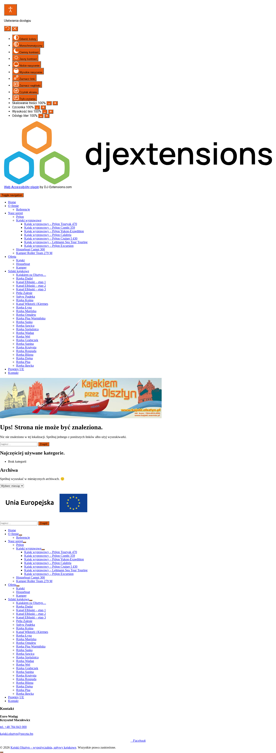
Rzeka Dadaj (24, 278)
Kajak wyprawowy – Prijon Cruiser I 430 (50, 238)
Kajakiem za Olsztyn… (31, 274)
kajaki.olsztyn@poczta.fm (16, 733)
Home (12, 202)
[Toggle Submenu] (20, 535)
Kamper (21, 267)
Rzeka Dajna (24, 358)
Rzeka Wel (23, 336)
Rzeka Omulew (26, 314)
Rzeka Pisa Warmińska (30, 318)
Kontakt (13, 372)
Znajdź (44, 444)
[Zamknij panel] (15, 28)
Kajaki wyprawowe (28, 220)
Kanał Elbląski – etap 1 (31, 282)
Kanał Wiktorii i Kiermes (32, 304)
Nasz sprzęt (15, 213)
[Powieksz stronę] (55, 103)
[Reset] (7, 28)
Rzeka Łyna (24, 307)
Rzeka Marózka (26, 311)
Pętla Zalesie (24, 293)
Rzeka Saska (24, 322)
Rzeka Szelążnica (27, 329)
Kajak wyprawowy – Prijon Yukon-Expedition (54, 231)
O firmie (13, 206)
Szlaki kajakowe (18, 271)
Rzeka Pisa (23, 362)
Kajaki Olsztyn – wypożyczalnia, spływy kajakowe (43, 747)
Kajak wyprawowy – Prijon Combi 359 (49, 227)
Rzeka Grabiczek (27, 340)
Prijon (20, 216)
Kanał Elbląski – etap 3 (31, 289)
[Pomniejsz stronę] (49, 103)
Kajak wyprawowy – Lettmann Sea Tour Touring (55, 242)
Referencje (23, 209)
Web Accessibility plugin (21, 187)
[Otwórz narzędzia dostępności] (10, 10)
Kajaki (20, 260)
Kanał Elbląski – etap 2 (31, 285)
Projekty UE (16, 369)
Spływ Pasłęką (25, 296)
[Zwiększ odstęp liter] (47, 116)
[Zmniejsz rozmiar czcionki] (37, 107)
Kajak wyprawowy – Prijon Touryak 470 (50, 224)
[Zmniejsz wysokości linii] (44, 112)
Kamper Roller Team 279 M (34, 253)
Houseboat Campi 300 (30, 249)
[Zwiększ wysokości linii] (50, 112)
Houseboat (23, 264)
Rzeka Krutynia (26, 347)
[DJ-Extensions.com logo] (138, 183)
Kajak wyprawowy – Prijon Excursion (49, 245)
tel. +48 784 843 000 (13, 727)
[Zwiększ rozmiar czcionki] (43, 107)
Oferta (12, 256)
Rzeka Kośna (24, 300)
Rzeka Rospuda (26, 351)
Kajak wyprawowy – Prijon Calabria (47, 235)
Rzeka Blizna (24, 354)
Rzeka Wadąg (25, 333)
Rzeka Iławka (25, 365)
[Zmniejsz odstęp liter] (40, 116)
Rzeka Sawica (25, 325)
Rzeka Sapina (25, 343)
